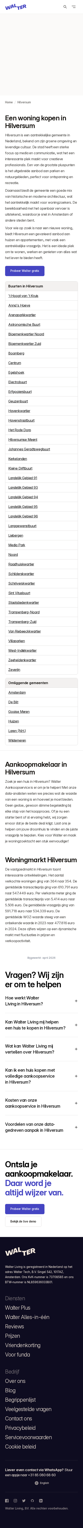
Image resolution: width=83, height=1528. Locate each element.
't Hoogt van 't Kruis (23, 296)
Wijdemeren (17, 740)
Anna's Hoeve (19, 305)
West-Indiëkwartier (22, 650)
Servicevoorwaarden (28, 1437)
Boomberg (16, 353)
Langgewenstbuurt (22, 526)
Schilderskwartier (21, 574)
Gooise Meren (19, 711)
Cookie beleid (20, 1446)
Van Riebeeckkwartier (24, 631)
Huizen (13, 721)
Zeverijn (14, 669)
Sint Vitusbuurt (19, 593)
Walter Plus (17, 1308)
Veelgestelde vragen (28, 1409)
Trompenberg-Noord (24, 612)
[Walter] (15, 7)
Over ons (15, 1381)
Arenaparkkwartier (22, 315)
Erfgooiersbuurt (19, 391)
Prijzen (12, 1336)
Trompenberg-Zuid (22, 622)
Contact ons (18, 1418)
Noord (13, 554)
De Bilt (13, 702)
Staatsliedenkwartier (23, 602)
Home (9, 102)
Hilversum (24, 102)
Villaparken (16, 641)
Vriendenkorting (22, 1345)
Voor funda (17, 1354)
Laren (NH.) (17, 731)
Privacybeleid (20, 1428)
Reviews (14, 1326)
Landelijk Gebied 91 (22, 478)
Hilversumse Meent (22, 439)
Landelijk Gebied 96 (23, 516)
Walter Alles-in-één (27, 1317)
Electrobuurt (17, 382)
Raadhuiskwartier (21, 564)
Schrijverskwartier (21, 583)
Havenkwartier (19, 411)
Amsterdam (17, 692)
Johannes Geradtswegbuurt (29, 449)
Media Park (16, 545)
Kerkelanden (17, 459)
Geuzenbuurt (18, 401)
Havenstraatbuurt (21, 420)
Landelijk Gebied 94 (23, 497)
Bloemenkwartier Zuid (24, 344)
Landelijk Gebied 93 (23, 487)
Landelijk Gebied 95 (23, 507)
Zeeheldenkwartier (22, 660)
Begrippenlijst (20, 1400)
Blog (10, 1390)
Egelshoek (16, 372)
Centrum (14, 363)
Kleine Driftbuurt (20, 468)
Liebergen (15, 535)
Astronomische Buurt (24, 324)
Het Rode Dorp (19, 430)
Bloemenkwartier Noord (26, 334)
